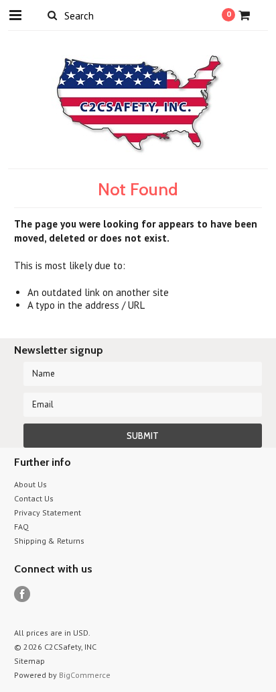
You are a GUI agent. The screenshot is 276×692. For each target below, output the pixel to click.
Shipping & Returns (49, 541)
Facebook (22, 594)
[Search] (52, 14)
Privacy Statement (47, 512)
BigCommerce (85, 675)
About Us (30, 484)
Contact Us (34, 498)
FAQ (21, 527)
